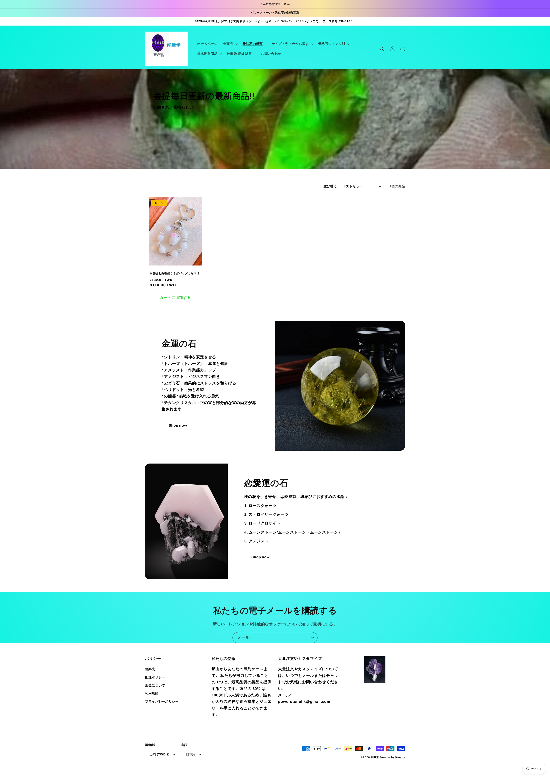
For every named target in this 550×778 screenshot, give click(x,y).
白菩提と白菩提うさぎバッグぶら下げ (174, 273)
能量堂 (375, 757)
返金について (155, 685)
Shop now (178, 425)
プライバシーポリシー (162, 701)
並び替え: (331, 186)
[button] (230, 44)
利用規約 (152, 693)
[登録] (312, 637)
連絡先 (150, 669)
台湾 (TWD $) (159, 754)
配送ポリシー (155, 677)
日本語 (190, 754)
